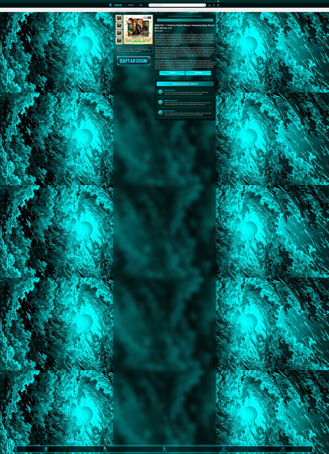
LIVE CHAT (283, 450)
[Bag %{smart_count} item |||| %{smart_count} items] (218, 5)
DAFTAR (198, 73)
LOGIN (172, 73)
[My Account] (209, 5)
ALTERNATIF (223, 450)
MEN (141, 5)
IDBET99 (157, 34)
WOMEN (131, 5)
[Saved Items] (214, 5)
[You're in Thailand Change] (218, 1)
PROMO (46, 450)
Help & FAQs (210, 1)
